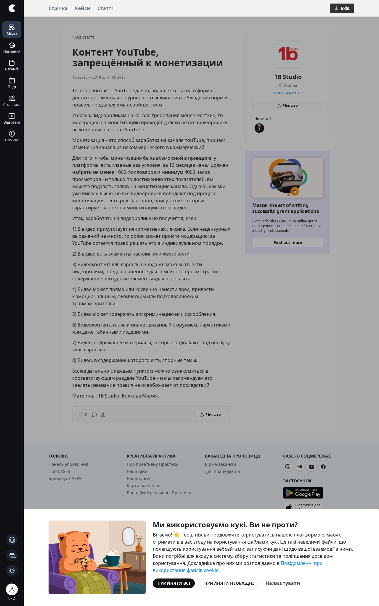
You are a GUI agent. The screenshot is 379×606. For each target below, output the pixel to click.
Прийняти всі (174, 583)
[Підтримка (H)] (11, 540)
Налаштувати (283, 583)
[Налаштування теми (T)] (11, 570)
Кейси (82, 8)
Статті (105, 8)
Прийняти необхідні (229, 583)
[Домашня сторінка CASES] (11, 8)
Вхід (345, 8)
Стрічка (58, 8)
